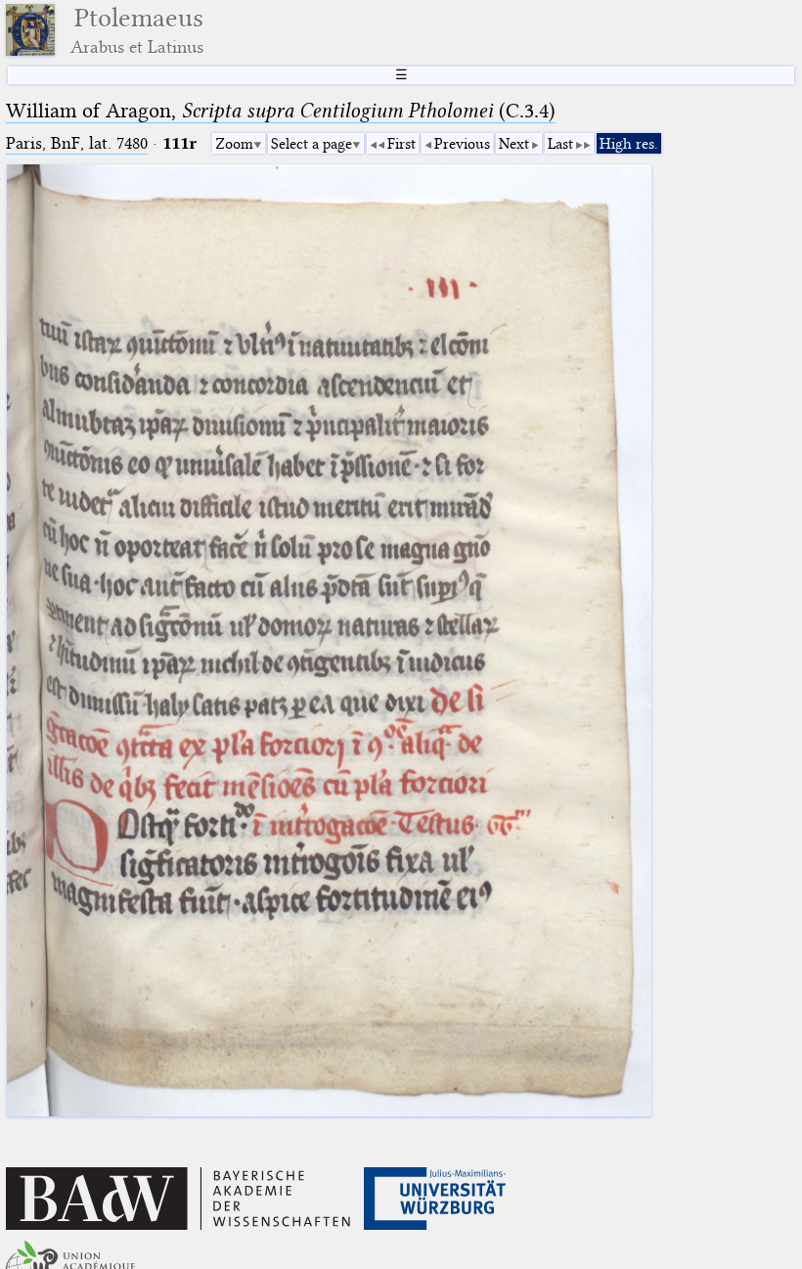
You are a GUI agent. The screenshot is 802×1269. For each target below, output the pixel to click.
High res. (629, 144)
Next (514, 144)
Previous (462, 144)
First (401, 144)
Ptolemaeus (136, 30)
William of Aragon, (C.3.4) (281, 110)
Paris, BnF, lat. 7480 (77, 143)
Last (560, 144)
